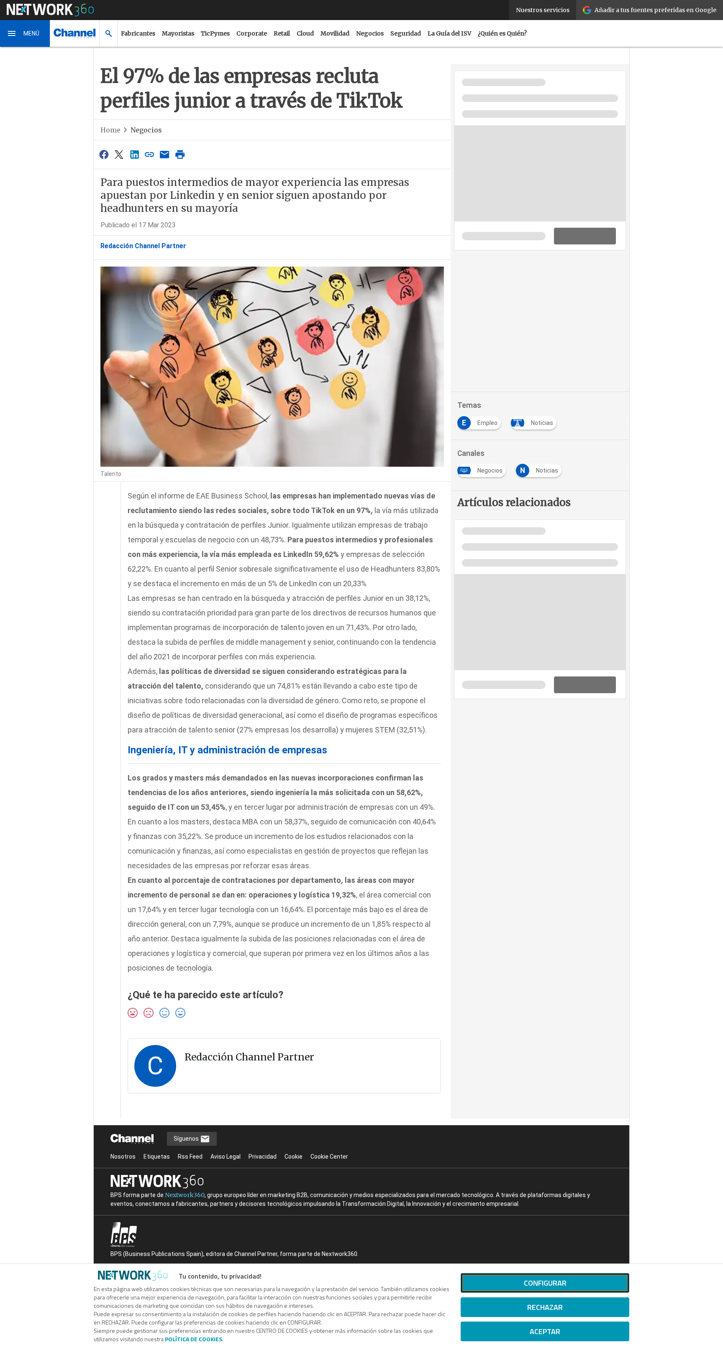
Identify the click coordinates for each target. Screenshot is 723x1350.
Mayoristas (178, 33)
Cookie (294, 1156)
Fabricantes (138, 33)
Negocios (370, 33)
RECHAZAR (545, 1307)
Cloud (305, 33)
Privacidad (263, 1156)
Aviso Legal (225, 1156)
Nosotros (123, 1156)
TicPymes (215, 33)
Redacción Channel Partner (143, 246)
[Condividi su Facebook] (103, 154)
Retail (282, 33)
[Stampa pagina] (180, 154)
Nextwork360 (185, 1195)
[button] (25, 33)
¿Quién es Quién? (502, 33)
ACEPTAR (545, 1331)
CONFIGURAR (545, 1283)
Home (110, 130)
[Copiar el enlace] (149, 154)
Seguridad (405, 33)
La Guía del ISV (449, 33)
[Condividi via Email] (165, 154)
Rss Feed (190, 1156)
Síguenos (187, 1138)
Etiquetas (157, 1156)
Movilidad (334, 33)
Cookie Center (329, 1156)
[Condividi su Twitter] (119, 154)
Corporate (251, 33)
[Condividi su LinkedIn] (134, 154)
